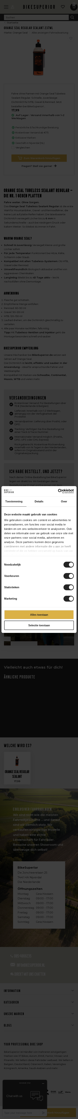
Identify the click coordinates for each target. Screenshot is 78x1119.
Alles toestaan (39, 614)
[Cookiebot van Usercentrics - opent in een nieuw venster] (58, 491)
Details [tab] (39, 501)
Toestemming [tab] (13, 501)
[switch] (68, 576)
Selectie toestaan (39, 625)
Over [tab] (64, 501)
